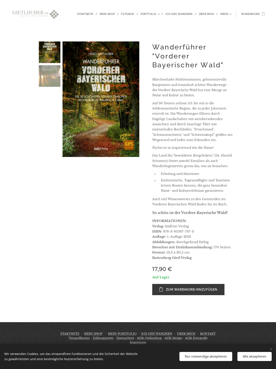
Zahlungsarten (103, 338)
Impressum (138, 342)
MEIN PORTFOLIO (122, 333)
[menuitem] (86, 14)
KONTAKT (208, 333)
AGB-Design (173, 338)
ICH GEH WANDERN (156, 333)
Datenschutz (125, 338)
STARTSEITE (69, 333)
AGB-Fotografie (196, 338)
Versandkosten (79, 338)
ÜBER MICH (186, 333)
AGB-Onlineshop (149, 338)
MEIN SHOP (93, 333)
